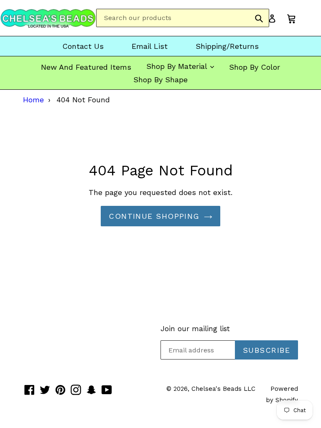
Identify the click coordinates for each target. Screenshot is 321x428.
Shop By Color (254, 67)
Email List (150, 46)
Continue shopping (154, 216)
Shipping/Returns (227, 46)
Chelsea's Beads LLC (223, 389)
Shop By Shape (160, 79)
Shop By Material (177, 66)
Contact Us (83, 46)
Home (33, 99)
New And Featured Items (86, 67)
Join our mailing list (195, 328)
